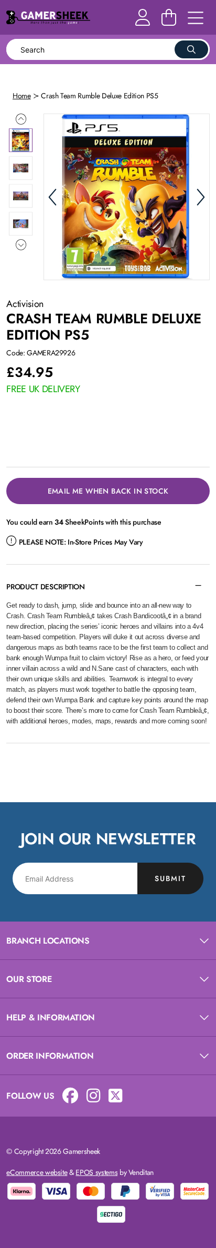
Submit (170, 878)
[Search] (191, 49)
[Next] (200, 197)
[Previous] (52, 197)
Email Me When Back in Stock (108, 491)
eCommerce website (36, 1172)
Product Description (45, 586)
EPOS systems (96, 1172)
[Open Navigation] (195, 18)
